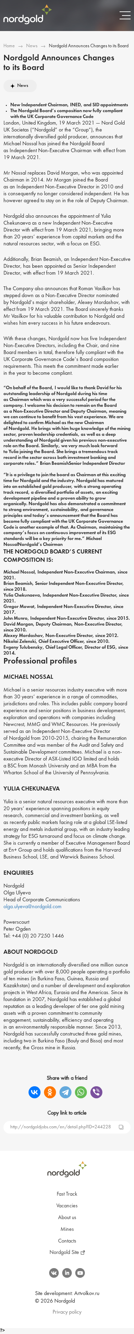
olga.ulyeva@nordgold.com (32, 907)
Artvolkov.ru (86, 1293)
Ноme (9, 46)
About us (67, 1217)
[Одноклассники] (50, 1092)
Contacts (67, 1241)
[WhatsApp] (81, 1092)
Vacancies (67, 1206)
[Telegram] (65, 1092)
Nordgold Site (64, 1252)
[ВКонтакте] (35, 1092)
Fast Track (67, 1194)
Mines (67, 1229)
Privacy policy (67, 1312)
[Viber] (96, 1092)
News (31, 46)
